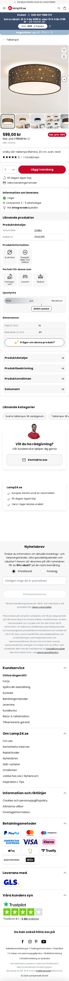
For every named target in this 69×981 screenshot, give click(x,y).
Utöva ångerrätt (15, 675)
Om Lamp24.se (15, 733)
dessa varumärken (42, 607)
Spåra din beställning (16, 687)
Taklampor (12, 39)
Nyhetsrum (31, 776)
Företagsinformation (16, 812)
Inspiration (10, 782)
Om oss (8, 741)
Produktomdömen (18, 379)
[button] (8, 121)
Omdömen (10, 770)
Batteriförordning (53, 953)
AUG (33, 26)
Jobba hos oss (12, 776)
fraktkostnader (43, 970)
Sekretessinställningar (17, 948)
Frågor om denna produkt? (37, 342)
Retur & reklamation (16, 716)
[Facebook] (25, 941)
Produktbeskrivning (19, 368)
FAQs (6, 681)
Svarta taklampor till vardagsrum (25, 416)
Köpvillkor (58, 948)
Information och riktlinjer (24, 793)
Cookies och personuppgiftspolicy (25, 800)
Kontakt (8, 693)
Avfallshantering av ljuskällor (35, 958)
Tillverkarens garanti (16, 722)
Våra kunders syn (18, 895)
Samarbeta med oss (16, 747)
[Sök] (59, 8)
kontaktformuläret (55, 648)
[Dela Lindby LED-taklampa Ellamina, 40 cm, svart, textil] (63, 56)
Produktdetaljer (16, 358)
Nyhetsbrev (10, 758)
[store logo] (19, 8)
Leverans (9, 705)
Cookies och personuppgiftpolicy (26, 953)
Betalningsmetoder (15, 699)
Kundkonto (10, 711)
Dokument (12, 389)
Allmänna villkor (13, 806)
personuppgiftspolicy (48, 652)
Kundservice (13, 667)
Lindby (38, 230)
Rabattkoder (11, 753)
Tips (21, 782)
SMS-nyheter (11, 764)
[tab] (34, 695)
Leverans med (15, 872)
